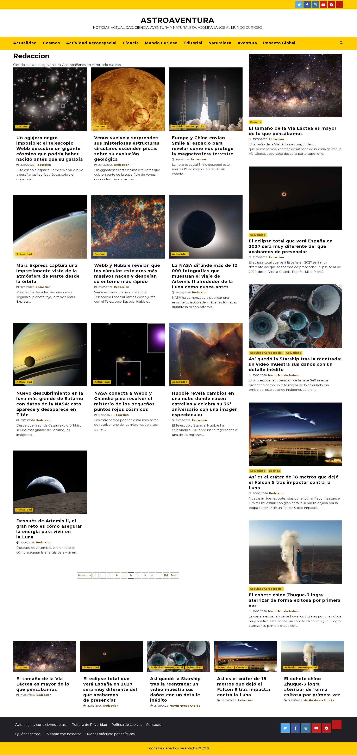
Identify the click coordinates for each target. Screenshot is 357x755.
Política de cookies (126, 725)
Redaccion (43, 164)
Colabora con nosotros (62, 734)
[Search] (341, 43)
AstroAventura (177, 20)
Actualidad (25, 43)
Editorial (193, 43)
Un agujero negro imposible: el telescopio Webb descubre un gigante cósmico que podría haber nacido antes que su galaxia (49, 148)
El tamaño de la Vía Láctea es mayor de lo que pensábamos (42, 684)
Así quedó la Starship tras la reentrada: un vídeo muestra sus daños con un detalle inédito (295, 364)
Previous (84, 575)
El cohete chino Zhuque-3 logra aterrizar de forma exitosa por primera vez (295, 600)
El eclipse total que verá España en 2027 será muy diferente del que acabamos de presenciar (291, 246)
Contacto (153, 725)
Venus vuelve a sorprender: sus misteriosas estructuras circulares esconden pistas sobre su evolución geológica (126, 148)
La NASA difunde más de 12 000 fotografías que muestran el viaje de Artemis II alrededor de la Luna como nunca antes (204, 276)
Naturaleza (219, 43)
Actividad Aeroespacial (91, 43)
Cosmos (51, 43)
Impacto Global (279, 43)
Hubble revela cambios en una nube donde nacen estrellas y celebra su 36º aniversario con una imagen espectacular (205, 404)
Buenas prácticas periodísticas (109, 734)
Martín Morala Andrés (283, 375)
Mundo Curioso (161, 43)
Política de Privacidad (89, 725)
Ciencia (131, 43)
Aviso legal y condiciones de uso (41, 725)
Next (174, 575)
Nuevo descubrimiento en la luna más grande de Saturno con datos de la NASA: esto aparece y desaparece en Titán (49, 404)
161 (166, 575)
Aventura (247, 43)
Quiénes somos (27, 734)
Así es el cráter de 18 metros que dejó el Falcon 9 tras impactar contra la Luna (294, 482)
